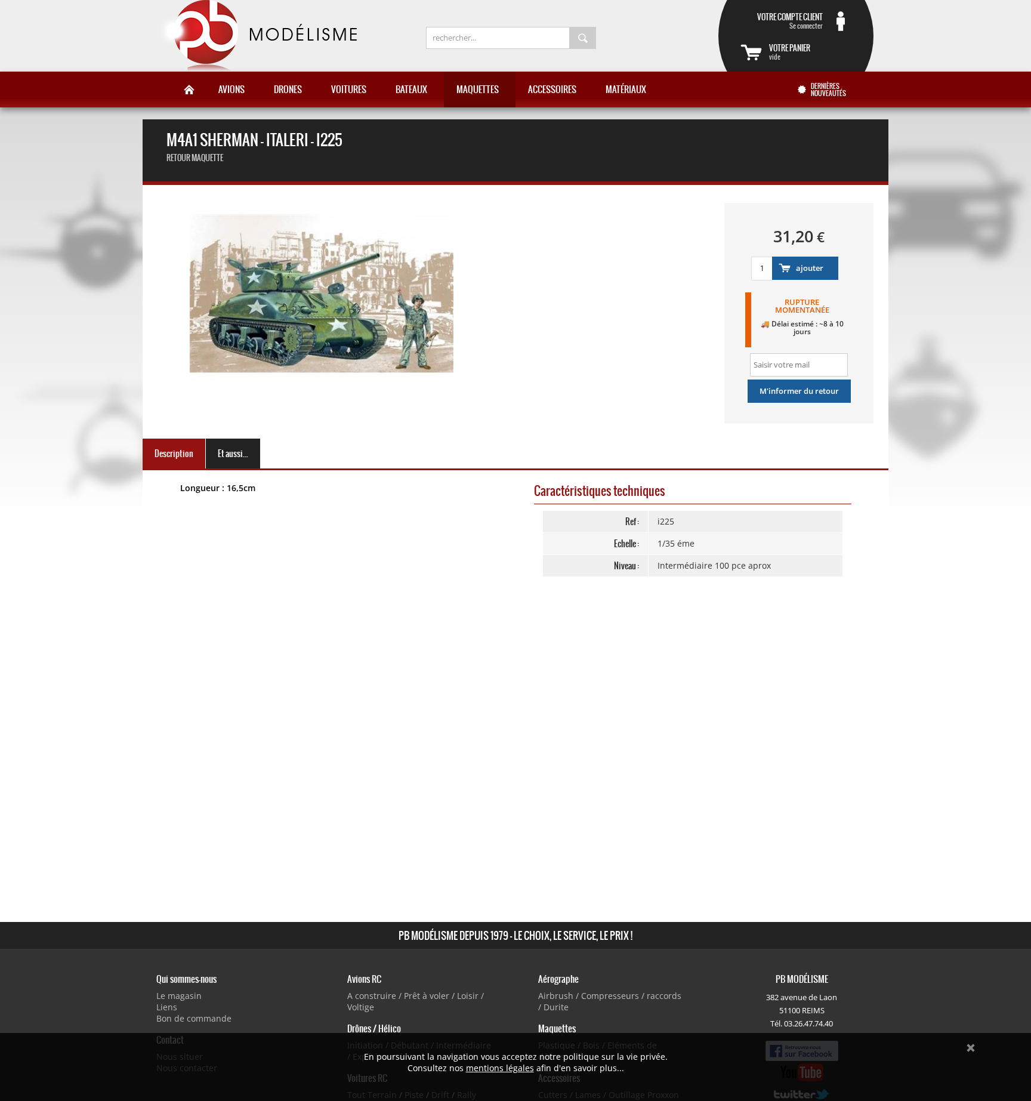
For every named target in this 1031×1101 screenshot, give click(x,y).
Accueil (189, 89)
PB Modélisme (257, 36)
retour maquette (194, 158)
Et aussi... (233, 453)
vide (789, 51)
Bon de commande (193, 1018)
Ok (971, 1048)
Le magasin (179, 995)
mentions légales (500, 1068)
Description (174, 453)
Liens (166, 1007)
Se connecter (790, 20)
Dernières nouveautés (828, 89)
